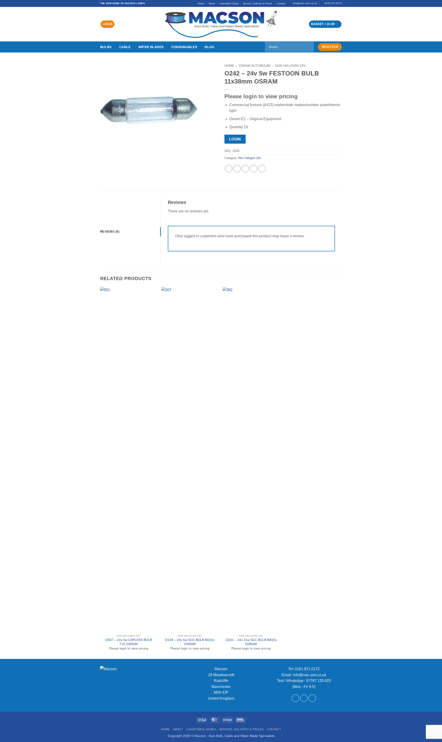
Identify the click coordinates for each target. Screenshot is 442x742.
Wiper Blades (150, 47)
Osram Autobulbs (254, 65)
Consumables (184, 47)
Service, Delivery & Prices (257, 3)
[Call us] (312, 698)
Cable (125, 47)
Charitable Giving (228, 3)
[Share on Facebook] (229, 168)
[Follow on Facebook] (295, 698)
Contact (280, 3)
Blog (209, 47)
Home (201, 3)
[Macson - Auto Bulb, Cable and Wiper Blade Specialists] (221, 24)
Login (235, 139)
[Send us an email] (304, 698)
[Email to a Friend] (245, 168)
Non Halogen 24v (290, 65)
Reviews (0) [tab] (109, 231)
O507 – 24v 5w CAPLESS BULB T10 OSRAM (128, 642)
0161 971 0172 (307, 669)
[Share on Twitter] (237, 168)
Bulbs (105, 47)
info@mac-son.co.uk (309, 675)
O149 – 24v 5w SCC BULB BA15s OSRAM (189, 642)
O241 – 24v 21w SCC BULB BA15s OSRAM (251, 642)
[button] (108, 24)
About (212, 3)
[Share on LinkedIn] (262, 168)
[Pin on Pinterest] (253, 168)
